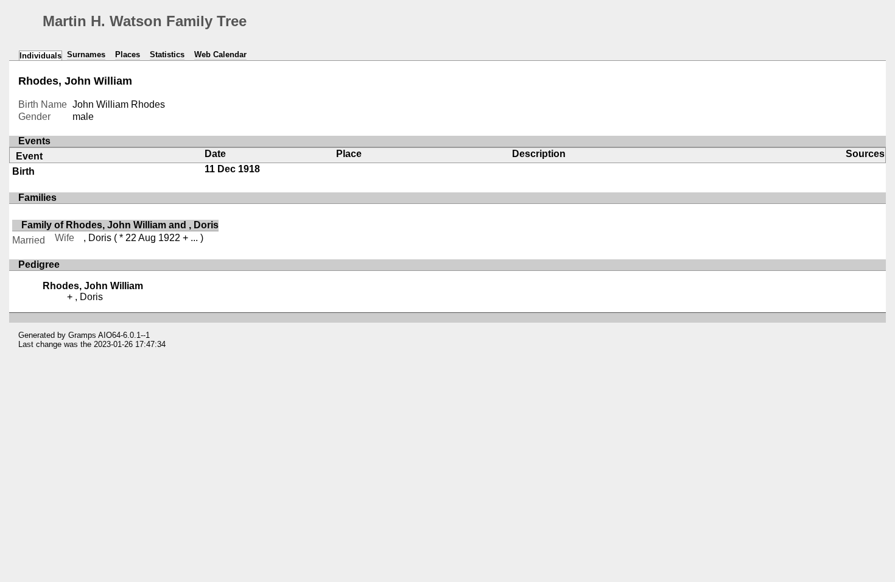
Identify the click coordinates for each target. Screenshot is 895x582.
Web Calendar (220, 54)
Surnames (86, 54)
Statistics (167, 54)
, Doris (97, 238)
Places (127, 54)
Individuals (40, 55)
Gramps (82, 335)
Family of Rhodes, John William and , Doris (120, 225)
